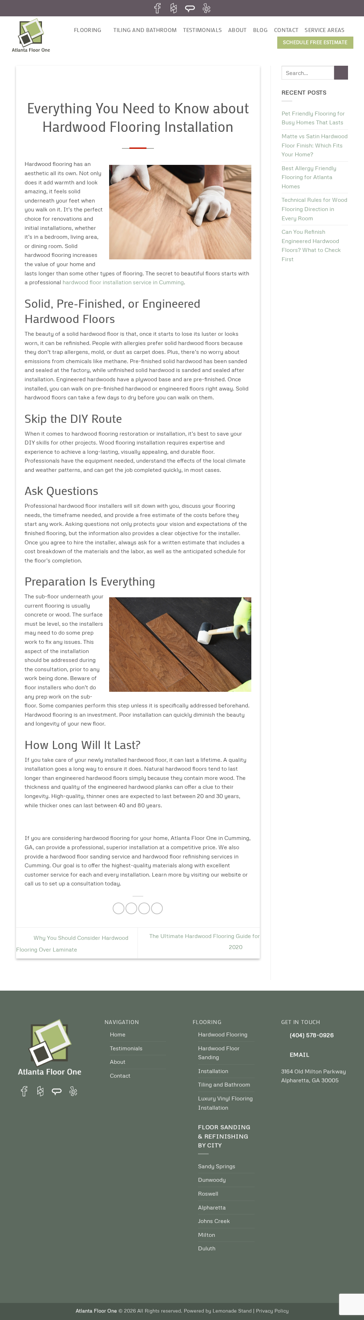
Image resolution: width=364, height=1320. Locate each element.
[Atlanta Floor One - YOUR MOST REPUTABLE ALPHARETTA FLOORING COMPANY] (36, 35)
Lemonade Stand (232, 1310)
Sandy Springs (216, 1166)
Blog (260, 29)
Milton (206, 1234)
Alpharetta (212, 1207)
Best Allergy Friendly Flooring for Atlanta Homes (309, 177)
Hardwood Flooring (222, 1034)
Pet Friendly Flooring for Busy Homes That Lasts (313, 118)
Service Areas (324, 29)
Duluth (206, 1248)
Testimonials (202, 29)
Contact (286, 29)
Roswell (208, 1193)
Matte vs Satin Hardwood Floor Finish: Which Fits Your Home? (315, 145)
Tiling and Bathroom (145, 29)
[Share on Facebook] (118, 908)
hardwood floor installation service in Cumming (123, 282)
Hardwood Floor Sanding (219, 1053)
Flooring (88, 29)
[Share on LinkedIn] (157, 908)
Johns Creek (214, 1220)
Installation (213, 1070)
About (237, 29)
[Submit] (341, 73)
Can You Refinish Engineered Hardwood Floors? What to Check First (311, 245)
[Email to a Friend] (144, 908)
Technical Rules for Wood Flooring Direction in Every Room (314, 208)
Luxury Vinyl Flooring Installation (225, 1103)
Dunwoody (212, 1179)
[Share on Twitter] (131, 908)
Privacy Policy (272, 1310)
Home (117, 1034)
